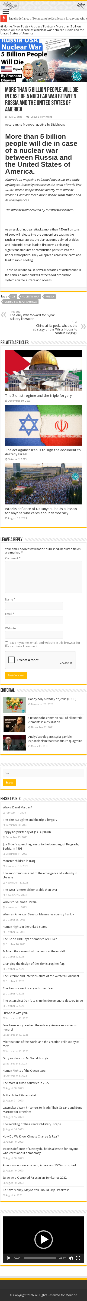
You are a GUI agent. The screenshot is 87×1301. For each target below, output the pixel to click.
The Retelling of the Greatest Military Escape (32, 1124)
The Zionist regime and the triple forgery (38, 396)
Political (48, 26)
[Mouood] (43, 5)
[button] (43, 1239)
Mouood (29, 124)
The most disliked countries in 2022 (26, 1083)
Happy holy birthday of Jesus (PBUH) (52, 699)
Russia (49, 296)
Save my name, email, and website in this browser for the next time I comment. (42, 644)
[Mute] (70, 1258)
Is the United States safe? (19, 1095)
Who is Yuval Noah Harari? (20, 902)
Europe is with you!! (15, 1013)
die (14, 296)
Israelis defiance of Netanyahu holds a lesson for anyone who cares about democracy (41, 511)
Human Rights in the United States (25, 926)
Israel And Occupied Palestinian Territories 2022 (35, 1177)
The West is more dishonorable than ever (30, 889)
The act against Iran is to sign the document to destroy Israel (43, 1000)
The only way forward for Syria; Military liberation (32, 315)
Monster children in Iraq (19, 861)
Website (10, 628)
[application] (43, 1239)
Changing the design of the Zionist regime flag (34, 963)
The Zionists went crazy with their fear (28, 988)
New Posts (21, 26)
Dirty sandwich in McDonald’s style (25, 1058)
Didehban (57, 124)
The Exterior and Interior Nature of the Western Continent (41, 976)
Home (7, 26)
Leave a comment (41, 116)
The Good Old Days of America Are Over (30, 939)
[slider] (40, 1258)
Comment (12, 558)
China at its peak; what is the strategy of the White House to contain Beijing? (55, 328)
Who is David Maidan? (17, 807)
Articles (36, 26)
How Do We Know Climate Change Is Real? (31, 1136)
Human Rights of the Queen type (24, 1070)
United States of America (20, 301)
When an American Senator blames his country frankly (38, 914)
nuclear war (30, 296)
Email (9, 614)
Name (10, 599)
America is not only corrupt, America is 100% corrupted (39, 1165)
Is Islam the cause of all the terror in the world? (34, 951)
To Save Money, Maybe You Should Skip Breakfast (36, 1190)
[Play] (8, 1258)
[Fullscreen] (78, 1258)
